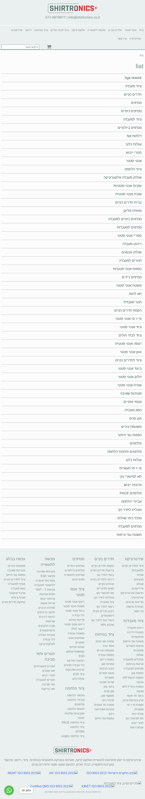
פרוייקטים (16, 30)
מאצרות (138, 709)
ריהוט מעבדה (132, 244)
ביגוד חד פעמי (135, 695)
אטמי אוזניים (132, 402)
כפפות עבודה (106, 654)
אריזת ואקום (48, 603)
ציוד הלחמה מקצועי (72, 736)
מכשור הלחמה (75, 695)
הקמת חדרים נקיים (128, 310)
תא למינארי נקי (131, 476)
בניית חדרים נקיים (128, 202)
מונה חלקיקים (46, 625)
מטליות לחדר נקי (104, 597)
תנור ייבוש (137, 722)
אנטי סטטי (131, 30)
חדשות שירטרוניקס (132, 593)
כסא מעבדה (133, 410)
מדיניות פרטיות (134, 602)
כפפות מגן (137, 673)
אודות (140, 574)
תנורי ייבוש (134, 152)
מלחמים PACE (131, 493)
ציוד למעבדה (132, 119)
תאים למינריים (105, 588)
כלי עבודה (78, 615)
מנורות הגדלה (46, 634)
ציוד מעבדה (133, 86)
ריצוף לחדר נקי (105, 606)
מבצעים (138, 579)
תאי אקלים (48, 670)
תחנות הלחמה (75, 708)
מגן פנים (135, 418)
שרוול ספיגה (106, 682)
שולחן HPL (107, 624)
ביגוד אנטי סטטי (130, 368)
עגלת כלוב (78, 678)
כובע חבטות (106, 668)
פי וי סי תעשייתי (130, 468)
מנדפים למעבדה (130, 526)
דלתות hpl (134, 136)
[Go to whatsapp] (9, 790)
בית (141, 30)
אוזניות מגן (108, 664)
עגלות (140, 654)
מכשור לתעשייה (96, 30)
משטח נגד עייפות (129, 535)
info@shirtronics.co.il (84, 17)
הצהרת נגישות (134, 606)
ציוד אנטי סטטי (131, 327)
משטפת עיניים (131, 427)
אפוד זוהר (108, 645)
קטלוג (140, 583)
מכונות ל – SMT (45, 589)
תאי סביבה (48, 684)
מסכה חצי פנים (105, 641)
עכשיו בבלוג (15, 559)
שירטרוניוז (135, 38)
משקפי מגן (107, 695)
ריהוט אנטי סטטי (74, 624)
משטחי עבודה (76, 633)
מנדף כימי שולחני (129, 518)
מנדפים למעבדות (129, 227)
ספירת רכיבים (46, 607)
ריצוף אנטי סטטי (74, 601)
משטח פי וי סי (135, 704)
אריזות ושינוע (76, 619)
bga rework (133, 78)
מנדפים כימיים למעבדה (125, 219)
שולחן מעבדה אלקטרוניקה (123, 177)
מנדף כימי (137, 713)
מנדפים (136, 103)
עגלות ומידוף (76, 647)
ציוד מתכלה (107, 602)
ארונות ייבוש (133, 485)
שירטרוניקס (134, 559)
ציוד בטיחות (41, 30)
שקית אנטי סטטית (128, 194)
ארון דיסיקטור (17, 593)
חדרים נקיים (115, 30)
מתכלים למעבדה (133, 659)
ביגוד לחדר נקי (105, 574)
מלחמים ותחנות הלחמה (124, 451)
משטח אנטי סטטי (129, 285)
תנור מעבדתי (132, 302)
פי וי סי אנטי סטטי (128, 319)
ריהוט (28, 30)
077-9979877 (56, 17)
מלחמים (136, 443)
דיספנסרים (107, 615)
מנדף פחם (78, 579)
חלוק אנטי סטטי (130, 377)
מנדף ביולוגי (18, 597)
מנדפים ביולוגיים (130, 128)
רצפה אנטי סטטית (128, 344)
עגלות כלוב (134, 144)
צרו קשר (122, 38)
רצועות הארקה (75, 660)
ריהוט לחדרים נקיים (102, 579)
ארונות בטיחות (134, 664)
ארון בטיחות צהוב (133, 700)
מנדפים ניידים (132, 277)
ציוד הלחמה (133, 169)
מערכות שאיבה (131, 393)
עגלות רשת (136, 727)
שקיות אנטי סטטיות (127, 186)
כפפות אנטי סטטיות (127, 269)
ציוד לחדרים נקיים (128, 360)
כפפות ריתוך (106, 659)
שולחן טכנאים (132, 252)
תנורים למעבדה (130, 260)
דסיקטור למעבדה (44, 585)
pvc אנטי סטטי (131, 352)
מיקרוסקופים (47, 630)
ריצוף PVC (78, 628)
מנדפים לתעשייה (74, 574)
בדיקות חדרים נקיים (102, 570)
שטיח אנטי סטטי (129, 385)
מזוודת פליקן (132, 211)
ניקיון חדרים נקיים (103, 611)
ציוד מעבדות (133, 621)
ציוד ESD (78, 674)
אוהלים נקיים (106, 583)
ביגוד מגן (109, 686)
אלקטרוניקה (78, 30)
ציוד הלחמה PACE (73, 722)
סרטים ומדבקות (75, 669)
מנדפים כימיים (131, 111)
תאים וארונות (47, 594)
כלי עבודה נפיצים (74, 665)
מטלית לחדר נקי (130, 510)
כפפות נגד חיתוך (130, 435)
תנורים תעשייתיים (44, 666)
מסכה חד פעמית (104, 704)
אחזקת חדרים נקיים (13, 602)
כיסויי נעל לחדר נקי (102, 620)
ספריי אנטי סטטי (129, 236)
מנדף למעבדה (16, 583)
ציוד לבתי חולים (60, 30)
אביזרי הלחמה (131, 501)
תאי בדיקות (48, 688)
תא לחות (135, 294)
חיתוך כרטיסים (46, 612)
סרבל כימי (108, 700)
